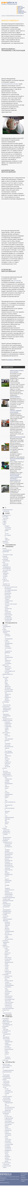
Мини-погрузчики (8, 610)
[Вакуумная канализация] (5, 447)
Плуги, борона (7, 1051)
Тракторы (5, 1060)
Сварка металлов (7, 765)
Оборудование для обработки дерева (9, 693)
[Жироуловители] (5, 403)
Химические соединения (8, 972)
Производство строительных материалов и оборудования (7, 907)
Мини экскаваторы (8, 607)
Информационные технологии (8, 510)
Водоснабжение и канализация (14, 15)
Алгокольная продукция (8, 844)
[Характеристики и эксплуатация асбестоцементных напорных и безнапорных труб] (5, 488)
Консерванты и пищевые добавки (8, 849)
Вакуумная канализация (17, 437)
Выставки (20, 8)
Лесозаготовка (9, 689)
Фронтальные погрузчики (8, 615)
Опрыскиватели (9, 1049)
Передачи (7, 722)
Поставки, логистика (5, 517)
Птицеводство (7, 1031)
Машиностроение (7, 720)
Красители (7, 953)
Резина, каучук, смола (7, 967)
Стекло (7, 970)
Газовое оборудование (9, 793)
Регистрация (24, 1174)
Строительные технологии (7, 1163)
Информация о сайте (24, 1180)
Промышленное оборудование (7, 912)
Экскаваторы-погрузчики (8, 620)
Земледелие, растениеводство (7, 1023)
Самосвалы (8, 613)
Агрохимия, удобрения (6, 1019)
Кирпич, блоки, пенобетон (8, 1127)
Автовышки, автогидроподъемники (11, 589)
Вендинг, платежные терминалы (8, 527)
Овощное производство (8, 862)
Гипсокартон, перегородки (8, 1120)
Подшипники (8, 723)
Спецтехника (6, 585)
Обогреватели (9, 1092)
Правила (23, 1175)
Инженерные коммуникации (7, 1077)
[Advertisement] (14, 64)
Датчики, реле (7, 978)
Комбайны (5, 1026)
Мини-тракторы (5, 1028)
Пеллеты (7, 700)
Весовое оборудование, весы (7, 626)
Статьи (19, 9)
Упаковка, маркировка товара (6, 942)
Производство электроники (9, 996)
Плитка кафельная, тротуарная (8, 1133)
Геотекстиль (8, 1116)
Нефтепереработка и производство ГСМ (10, 804)
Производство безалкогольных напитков (9, 866)
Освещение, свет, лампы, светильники (8, 989)
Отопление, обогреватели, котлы (7, 1085)
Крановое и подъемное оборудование (7, 713)
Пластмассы (8, 957)
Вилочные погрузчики (8, 595)
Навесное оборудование (7, 566)
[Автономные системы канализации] (5, 382)
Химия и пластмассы (6, 946)
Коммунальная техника (9, 601)
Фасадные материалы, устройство (8, 1147)
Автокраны (8, 591)
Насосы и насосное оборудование (7, 770)
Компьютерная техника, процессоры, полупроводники (9, 983)
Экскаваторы (8, 618)
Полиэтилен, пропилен (8, 959)
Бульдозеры (8, 593)
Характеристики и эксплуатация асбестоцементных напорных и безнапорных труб (16, 477)
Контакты (23, 1177)
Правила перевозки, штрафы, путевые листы (6, 574)
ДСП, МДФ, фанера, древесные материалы (8, 685)
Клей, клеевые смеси (7, 950)
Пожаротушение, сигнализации (7, 1097)
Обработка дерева (8, 698)
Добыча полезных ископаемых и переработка (8, 648)
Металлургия (6, 732)
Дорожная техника (7, 598)
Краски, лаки (7, 955)
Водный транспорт (6, 556)
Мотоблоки (8, 1048)
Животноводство (7, 1021)
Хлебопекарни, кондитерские (9, 895)
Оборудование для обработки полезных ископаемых (9, 660)
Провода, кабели (7, 993)
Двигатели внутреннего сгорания (8, 668)
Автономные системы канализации (16, 371)
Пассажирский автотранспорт (7, 569)
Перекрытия (8, 1130)
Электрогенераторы (8, 1008)
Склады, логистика (5, 915)
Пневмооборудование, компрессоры (9, 898)
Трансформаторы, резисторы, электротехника (10, 1000)
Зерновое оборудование (9, 1040)
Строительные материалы (7, 1112)
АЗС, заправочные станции (8, 779)
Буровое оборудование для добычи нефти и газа (9, 786)
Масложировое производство (9, 853)
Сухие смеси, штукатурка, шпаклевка (8, 1139)
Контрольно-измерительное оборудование (7, 708)
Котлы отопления (8, 1089)
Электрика (5, 974)
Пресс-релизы (21, 7)
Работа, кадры (5, 520)
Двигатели (6, 665)
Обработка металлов (8, 762)
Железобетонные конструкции (9, 1123)
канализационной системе (9, 84)
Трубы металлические (9, 938)
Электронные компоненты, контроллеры (8, 1005)
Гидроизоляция (9, 1118)
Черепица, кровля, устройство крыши (8, 1159)
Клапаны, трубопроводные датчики (9, 931)
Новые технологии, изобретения (6, 829)
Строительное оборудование (7, 1100)
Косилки (7, 1046)
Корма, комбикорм (8, 1043)
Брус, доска (6, 679)
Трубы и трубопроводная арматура (7, 919)
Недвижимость (7, 515)
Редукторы (8, 725)
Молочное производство (8, 856)
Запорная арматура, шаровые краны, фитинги (7, 925)
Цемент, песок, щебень (7, 1153)
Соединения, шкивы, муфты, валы (8, 729)
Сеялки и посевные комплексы (8, 1056)
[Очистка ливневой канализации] (5, 423)
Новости (20, 6)
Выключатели (8, 976)
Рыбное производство (8, 892)
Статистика (21, 13)
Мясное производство (8, 859)
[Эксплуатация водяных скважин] (5, 465)
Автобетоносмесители (11, 587)
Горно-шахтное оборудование (9, 642)
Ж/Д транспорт (6, 563)
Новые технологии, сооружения (6, 1081)
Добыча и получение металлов (7, 743)
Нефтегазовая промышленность (7, 775)
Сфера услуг (4, 523)
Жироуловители (15, 397)
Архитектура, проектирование (7, 1064)
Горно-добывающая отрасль (6, 631)
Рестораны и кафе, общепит (8, 537)
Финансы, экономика (6, 542)
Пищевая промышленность (7, 841)
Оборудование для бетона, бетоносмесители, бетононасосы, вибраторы (10, 1106)
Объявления (21, 11)
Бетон (6, 1115)
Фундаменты (8, 1150)
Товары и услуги (22, 12)
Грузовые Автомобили (6, 560)
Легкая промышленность (7, 718)
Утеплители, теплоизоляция (9, 1143)
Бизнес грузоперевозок (7, 549)
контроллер (17, 280)
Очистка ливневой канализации (15, 411)
